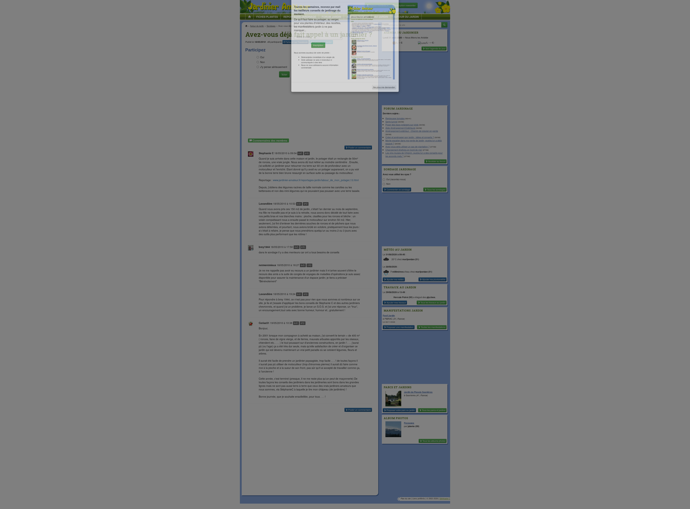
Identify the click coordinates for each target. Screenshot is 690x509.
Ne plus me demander (384, 99)
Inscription (318, 57)
